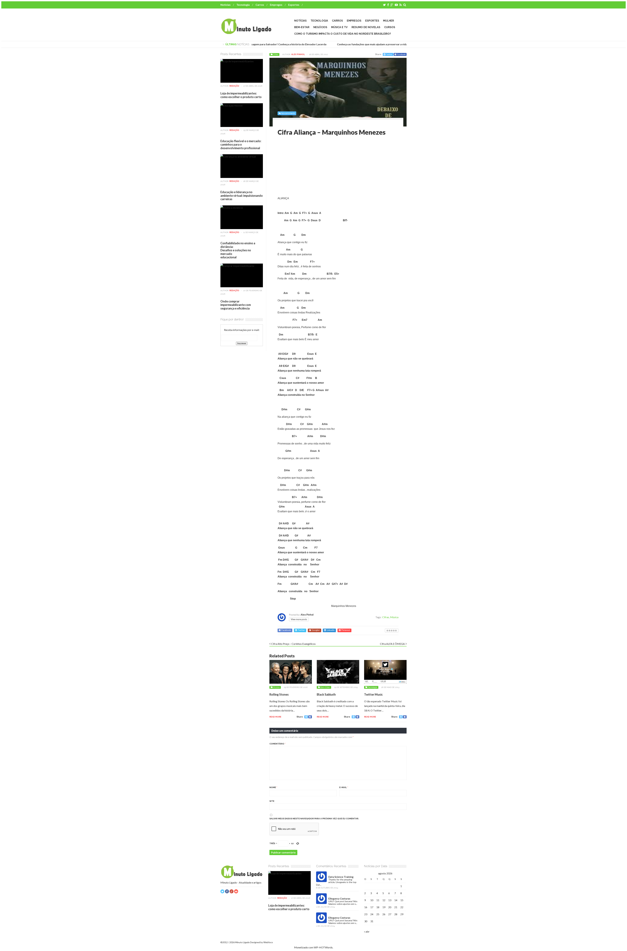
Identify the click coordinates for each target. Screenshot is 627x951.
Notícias (225, 4)
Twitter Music (373, 694)
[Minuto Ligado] (246, 32)
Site (271, 801)
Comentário (277, 743)
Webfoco (268, 942)
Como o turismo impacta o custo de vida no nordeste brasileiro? (342, 33)
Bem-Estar (301, 27)
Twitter (389, 54)
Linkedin (331, 630)
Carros (260, 4)
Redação (234, 86)
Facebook (401, 54)
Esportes (293, 4)
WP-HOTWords (323, 947)
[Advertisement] (305, 167)
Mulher (388, 20)
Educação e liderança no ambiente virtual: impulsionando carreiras (241, 195)
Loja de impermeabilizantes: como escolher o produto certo (241, 95)
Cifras (275, 54)
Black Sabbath (326, 694)
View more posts (299, 619)
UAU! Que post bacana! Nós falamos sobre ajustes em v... (342, 902)
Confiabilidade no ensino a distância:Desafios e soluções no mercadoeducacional (237, 250)
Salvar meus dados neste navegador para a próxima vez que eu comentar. (314, 818)
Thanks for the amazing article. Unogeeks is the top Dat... (336, 882)
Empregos (276, 4)
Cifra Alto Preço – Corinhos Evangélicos (293, 643)
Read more (275, 717)
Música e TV (339, 27)
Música (394, 617)
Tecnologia (243, 4)
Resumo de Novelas (366, 27)
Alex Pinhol (298, 54)
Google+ (316, 630)
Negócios (320, 27)
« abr (367, 931)
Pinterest (345, 630)
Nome (273, 787)
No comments (288, 113)
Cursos (389, 27)
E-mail (343, 787)
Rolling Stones (279, 694)
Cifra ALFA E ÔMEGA (392, 643)
